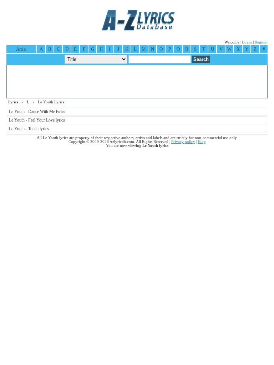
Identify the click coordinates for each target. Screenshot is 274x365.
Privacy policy (183, 142)
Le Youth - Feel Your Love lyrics (37, 120)
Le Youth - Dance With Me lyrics (37, 111)
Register (261, 42)
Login (247, 42)
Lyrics (13, 102)
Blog (202, 142)
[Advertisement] (137, 82)
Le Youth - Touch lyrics (29, 128)
